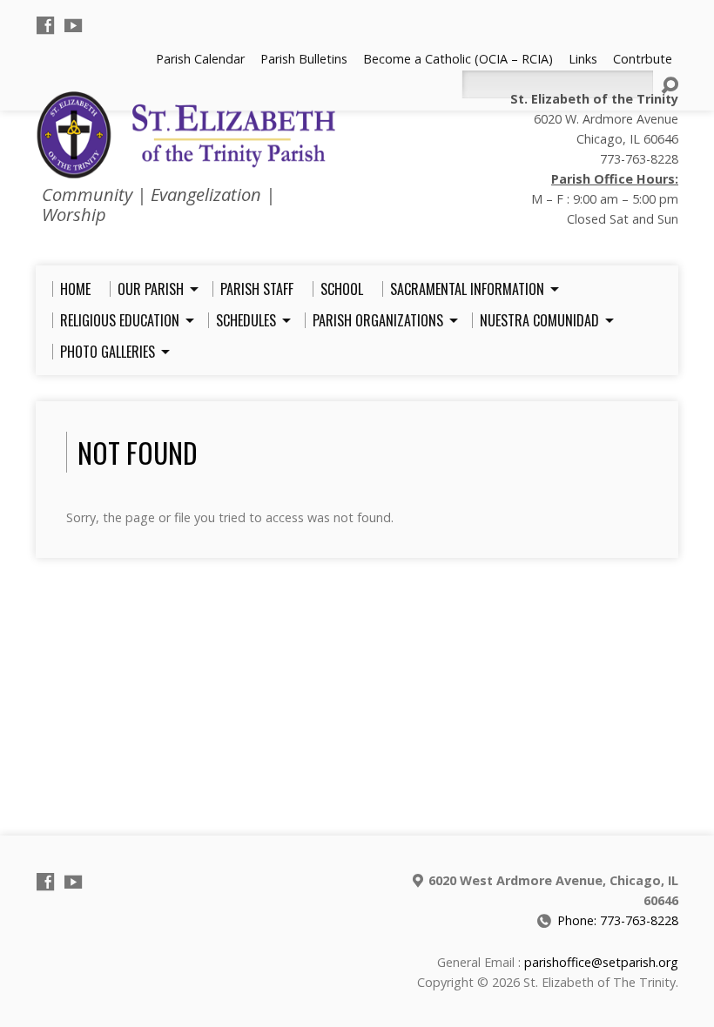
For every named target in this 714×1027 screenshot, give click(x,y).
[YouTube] (73, 25)
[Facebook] (45, 25)
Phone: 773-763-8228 (617, 920)
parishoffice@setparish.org (601, 962)
